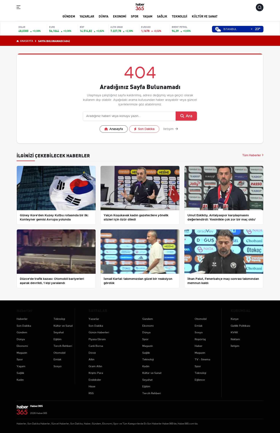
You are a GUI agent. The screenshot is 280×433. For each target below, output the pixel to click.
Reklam (235, 339)
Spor (134, 16)
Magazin (22, 352)
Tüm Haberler (251, 155)
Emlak (57, 359)
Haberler (22, 319)
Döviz (92, 352)
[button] (18, 8)
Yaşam (147, 16)
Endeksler (95, 379)
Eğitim (58, 339)
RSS (91, 393)
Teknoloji (179, 16)
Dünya (103, 16)
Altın (91, 359)
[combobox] (238, 29)
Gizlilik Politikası (240, 325)
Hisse (92, 386)
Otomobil (59, 352)
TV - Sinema (202, 359)
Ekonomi (119, 16)
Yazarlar (87, 16)
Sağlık (162, 16)
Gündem (68, 16)
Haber (198, 346)
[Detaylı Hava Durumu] (218, 29)
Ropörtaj (200, 339)
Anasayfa (26, 41)
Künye (234, 319)
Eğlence (200, 379)
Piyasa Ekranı (97, 339)
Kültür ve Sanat (205, 16)
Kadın (20, 379)
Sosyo (58, 366)
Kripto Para (96, 373)
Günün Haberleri (99, 332)
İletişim (168, 129)
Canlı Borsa (96, 346)
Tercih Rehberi (63, 346)
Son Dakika (146, 129)
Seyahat (59, 332)
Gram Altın (95, 366)
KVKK (234, 332)
